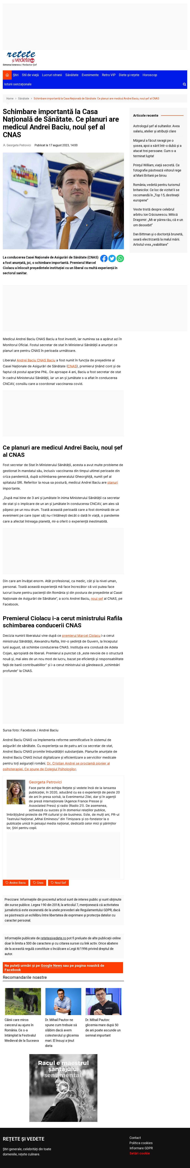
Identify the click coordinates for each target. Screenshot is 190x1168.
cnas (40, 883)
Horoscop (150, 75)
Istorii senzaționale (18, 84)
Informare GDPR (141, 1148)
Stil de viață (30, 75)
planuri (112, 482)
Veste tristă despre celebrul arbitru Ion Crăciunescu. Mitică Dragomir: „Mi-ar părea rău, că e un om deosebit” (158, 217)
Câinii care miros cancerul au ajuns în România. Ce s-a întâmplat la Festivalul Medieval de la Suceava (22, 1030)
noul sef (60, 883)
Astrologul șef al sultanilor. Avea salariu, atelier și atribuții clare (156, 128)
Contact (135, 1138)
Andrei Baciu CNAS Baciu (36, 360)
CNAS (72, 366)
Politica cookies (141, 1143)
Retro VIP (109, 75)
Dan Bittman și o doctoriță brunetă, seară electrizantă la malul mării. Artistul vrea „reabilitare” (158, 239)
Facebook (13, 970)
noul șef (97, 598)
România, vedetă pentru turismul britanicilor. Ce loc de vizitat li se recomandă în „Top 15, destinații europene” (156, 192)
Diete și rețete (129, 75)
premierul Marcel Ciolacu (81, 636)
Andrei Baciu (17, 883)
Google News (51, 965)
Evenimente (90, 75)
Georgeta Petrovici (19, 145)
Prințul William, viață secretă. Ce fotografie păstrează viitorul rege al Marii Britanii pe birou (157, 170)
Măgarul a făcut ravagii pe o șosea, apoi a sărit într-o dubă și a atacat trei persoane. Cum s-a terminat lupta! (157, 148)
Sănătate (71, 75)
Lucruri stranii (52, 75)
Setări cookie (140, 1153)
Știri (16, 75)
